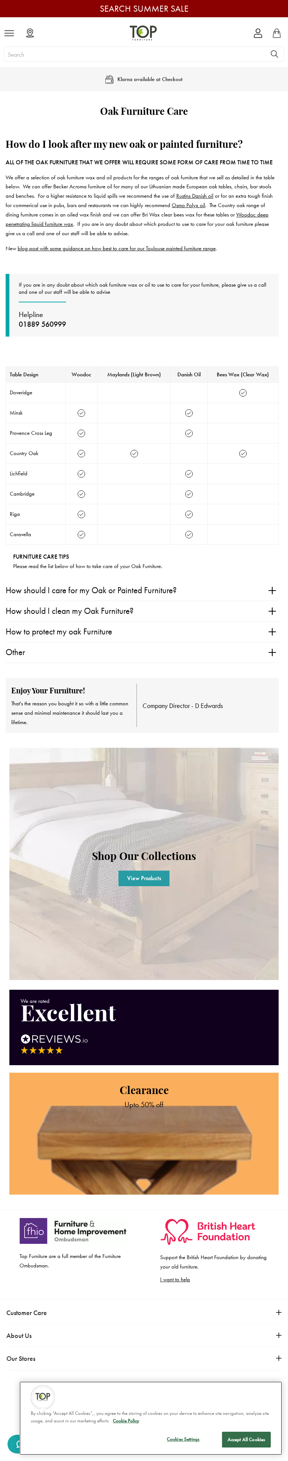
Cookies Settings (183, 1439)
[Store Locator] (30, 33)
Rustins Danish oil (194, 196)
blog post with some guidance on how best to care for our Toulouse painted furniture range (117, 248)
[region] (151, 1418)
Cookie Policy (126, 1420)
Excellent (68, 1014)
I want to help (175, 1279)
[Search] (274, 54)
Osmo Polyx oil (188, 205)
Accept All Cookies (246, 1439)
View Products (144, 878)
